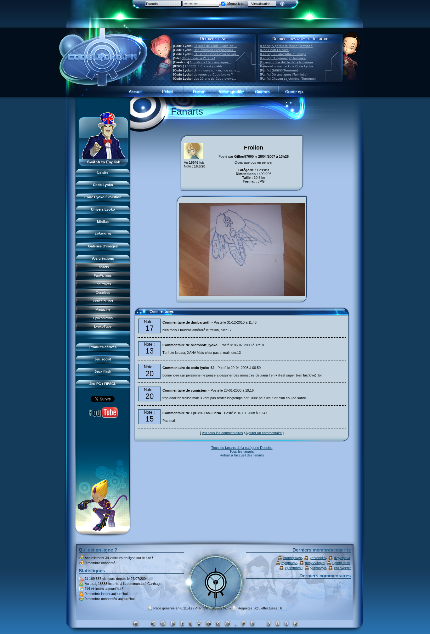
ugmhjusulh (341, 563)
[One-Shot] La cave (274, 50)
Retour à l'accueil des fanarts (242, 455)
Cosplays (103, 292)
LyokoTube (102, 326)
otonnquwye (292, 558)
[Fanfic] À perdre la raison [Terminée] (287, 46)
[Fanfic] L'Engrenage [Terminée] (283, 58)
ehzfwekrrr (342, 568)
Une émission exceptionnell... (215, 50)
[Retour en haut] (142, 314)
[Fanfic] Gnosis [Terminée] (279, 70)
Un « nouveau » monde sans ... (217, 70)
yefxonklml (318, 558)
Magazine (102, 309)
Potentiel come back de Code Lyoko (286, 66)
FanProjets (102, 284)
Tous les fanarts (241, 451)
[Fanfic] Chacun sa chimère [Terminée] (288, 78)
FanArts (103, 267)
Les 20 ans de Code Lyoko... (215, 78)
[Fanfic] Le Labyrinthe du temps (283, 54)
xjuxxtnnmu (294, 568)
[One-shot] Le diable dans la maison (286, 62)
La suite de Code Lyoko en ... (215, 46)
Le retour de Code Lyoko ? (213, 74)
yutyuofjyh (318, 568)
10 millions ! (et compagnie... (210, 62)
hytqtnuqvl (289, 563)
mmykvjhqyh (315, 563)
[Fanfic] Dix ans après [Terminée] (284, 74)
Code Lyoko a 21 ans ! (198, 58)
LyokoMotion (103, 318)
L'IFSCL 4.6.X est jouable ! (204, 66)
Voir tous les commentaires (222, 433)
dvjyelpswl (342, 558)
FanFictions (103, 275)
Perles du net (103, 301)
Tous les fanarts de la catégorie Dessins (242, 448)
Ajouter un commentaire (264, 433)
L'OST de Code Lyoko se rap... (216, 54)
